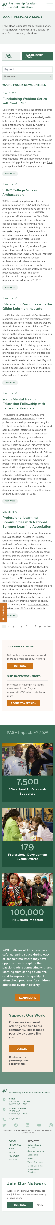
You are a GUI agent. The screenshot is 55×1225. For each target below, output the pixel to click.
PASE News (8, 56)
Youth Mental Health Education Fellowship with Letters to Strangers (23, 404)
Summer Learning (36, 1151)
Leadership (33, 1155)
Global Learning (35, 1166)
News (12, 1152)
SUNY (5, 201)
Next (50, 626)
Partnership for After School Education (22, 5)
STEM (30, 1159)
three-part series (28, 117)
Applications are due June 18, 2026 (21, 280)
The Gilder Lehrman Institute (18, 315)
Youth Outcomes (35, 1162)
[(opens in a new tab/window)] (4, 1125)
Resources (15, 1145)
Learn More (27, 998)
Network (14, 1156)
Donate (21, 1049)
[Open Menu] (50, 5)
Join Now (20, 666)
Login (39, 1205)
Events (12, 1141)
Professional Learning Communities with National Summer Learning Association (26, 522)
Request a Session (24, 703)
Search (13, 1160)
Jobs (11, 1149)
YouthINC (7, 117)
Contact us (15, 1057)
